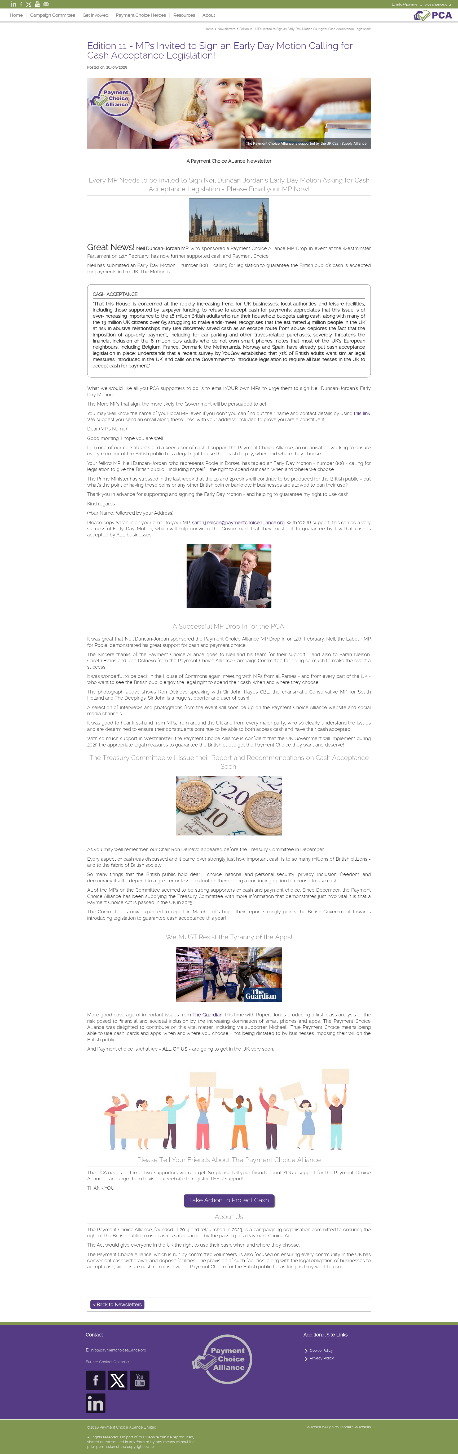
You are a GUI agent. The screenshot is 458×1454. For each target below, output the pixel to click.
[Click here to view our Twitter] (118, 1387)
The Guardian (207, 1014)
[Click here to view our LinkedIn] (96, 1410)
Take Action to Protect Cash (229, 1200)
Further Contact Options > (108, 1362)
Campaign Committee (52, 15)
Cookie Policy (321, 1350)
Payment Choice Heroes (141, 15)
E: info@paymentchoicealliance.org (421, 4)
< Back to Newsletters (117, 1304)
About (208, 15)
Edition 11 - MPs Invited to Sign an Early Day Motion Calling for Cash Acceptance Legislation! (305, 29)
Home (16, 15)
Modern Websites (355, 1427)
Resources (184, 15)
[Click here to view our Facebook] (96, 1387)
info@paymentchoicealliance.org (118, 1350)
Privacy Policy (322, 1358)
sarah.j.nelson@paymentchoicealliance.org (238, 522)
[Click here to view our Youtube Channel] (140, 1387)
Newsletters (226, 29)
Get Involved (95, 15)
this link (362, 413)
